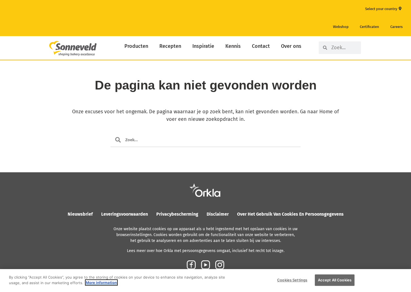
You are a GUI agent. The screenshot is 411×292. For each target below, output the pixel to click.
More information (101, 282)
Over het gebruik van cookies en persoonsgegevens (290, 214)
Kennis (233, 46)
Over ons (291, 46)
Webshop (341, 27)
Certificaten (369, 27)
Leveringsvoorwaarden (124, 214)
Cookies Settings (292, 280)
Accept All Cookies (334, 280)
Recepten (170, 46)
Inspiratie (203, 46)
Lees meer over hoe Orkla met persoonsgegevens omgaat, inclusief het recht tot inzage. (205, 250)
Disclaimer (218, 214)
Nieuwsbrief (80, 214)
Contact (261, 46)
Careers (396, 27)
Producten (136, 46)
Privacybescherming (177, 214)
